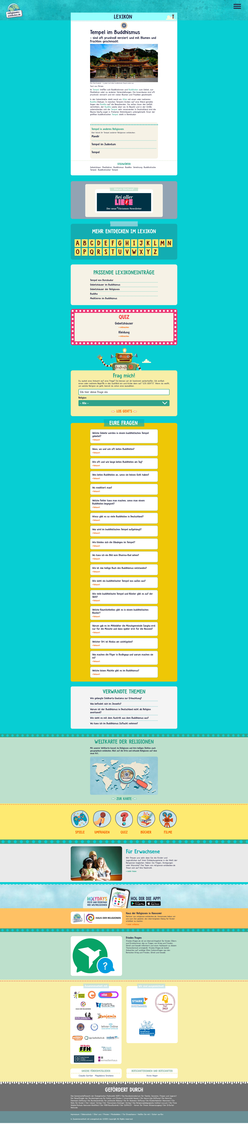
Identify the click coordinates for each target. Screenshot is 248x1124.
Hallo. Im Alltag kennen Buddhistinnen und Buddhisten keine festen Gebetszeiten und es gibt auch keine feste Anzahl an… (96, 452)
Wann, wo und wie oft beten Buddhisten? (113, 448)
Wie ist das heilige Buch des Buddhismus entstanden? (119, 567)
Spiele (80, 832)
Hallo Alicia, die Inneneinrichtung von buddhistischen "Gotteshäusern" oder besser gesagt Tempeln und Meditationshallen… (96, 616)
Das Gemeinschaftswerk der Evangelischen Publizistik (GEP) (95, 1096)
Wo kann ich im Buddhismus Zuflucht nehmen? (114, 723)
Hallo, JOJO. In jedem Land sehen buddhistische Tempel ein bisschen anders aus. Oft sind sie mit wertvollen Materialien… (96, 584)
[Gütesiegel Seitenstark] (139, 1002)
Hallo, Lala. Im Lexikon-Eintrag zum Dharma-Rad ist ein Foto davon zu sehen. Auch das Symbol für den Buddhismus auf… (96, 559)
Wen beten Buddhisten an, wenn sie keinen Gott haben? (120, 474)
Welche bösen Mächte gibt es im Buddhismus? (115, 670)
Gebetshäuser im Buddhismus (105, 284)
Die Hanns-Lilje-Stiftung (150, 1098)
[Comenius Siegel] (165, 1002)
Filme (168, 832)
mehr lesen (131, 871)
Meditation (107, 167)
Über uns (97, 1114)
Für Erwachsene (129, 1114)
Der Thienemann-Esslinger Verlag (117, 1103)
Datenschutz (86, 1114)
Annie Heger (152, 1075)
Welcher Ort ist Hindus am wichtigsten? (112, 641)
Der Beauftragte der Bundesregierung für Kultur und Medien (96, 1098)
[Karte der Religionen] (124, 776)
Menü (237, 6)
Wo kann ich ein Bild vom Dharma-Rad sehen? (115, 555)
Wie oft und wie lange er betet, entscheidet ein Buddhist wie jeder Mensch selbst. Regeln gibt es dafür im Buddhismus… (96, 465)
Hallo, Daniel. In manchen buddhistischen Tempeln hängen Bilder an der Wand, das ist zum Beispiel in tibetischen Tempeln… (96, 533)
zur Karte (124, 799)
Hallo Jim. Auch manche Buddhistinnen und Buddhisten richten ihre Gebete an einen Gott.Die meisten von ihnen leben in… (96, 478)
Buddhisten (133, 89)
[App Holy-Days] (124, 896)
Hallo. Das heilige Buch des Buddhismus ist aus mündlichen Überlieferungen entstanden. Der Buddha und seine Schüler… (96, 571)
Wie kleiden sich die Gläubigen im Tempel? (113, 542)
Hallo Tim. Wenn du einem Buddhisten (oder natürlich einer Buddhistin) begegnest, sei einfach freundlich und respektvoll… (96, 507)
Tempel (96, 89)
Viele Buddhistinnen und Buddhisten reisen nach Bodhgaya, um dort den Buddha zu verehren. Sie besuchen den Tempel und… (96, 661)
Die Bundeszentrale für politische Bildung (105, 1100)
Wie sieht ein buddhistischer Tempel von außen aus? (119, 580)
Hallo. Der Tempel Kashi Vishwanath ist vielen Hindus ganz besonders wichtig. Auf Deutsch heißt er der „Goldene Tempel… (96, 645)
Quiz (124, 832)
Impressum (75, 1114)
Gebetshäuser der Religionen (105, 289)
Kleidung (124, 332)
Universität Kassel (131, 1098)
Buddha (93, 102)
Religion (82, 397)
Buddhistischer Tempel (108, 169)
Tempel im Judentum (104, 144)
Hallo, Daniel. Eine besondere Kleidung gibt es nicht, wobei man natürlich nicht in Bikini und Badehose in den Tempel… (96, 546)
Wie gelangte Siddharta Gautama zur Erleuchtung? (116, 698)
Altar (125, 99)
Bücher (146, 832)
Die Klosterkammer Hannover (158, 1100)
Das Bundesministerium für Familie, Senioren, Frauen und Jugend (148, 1096)
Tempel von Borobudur (101, 280)
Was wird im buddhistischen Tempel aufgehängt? (117, 529)
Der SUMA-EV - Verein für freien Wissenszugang (140, 1105)
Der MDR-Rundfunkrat (109, 1105)
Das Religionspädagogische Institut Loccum (150, 1103)
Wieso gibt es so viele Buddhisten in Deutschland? (118, 516)
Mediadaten (116, 1114)
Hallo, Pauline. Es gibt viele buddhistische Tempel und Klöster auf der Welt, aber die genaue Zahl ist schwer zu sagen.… (96, 600)
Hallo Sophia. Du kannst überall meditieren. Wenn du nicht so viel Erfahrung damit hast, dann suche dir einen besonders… (96, 491)
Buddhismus (124, 25)
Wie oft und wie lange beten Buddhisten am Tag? (117, 461)
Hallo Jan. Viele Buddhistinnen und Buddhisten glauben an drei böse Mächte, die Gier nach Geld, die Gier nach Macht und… (96, 674)
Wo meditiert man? (102, 487)
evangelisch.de (96, 1119)
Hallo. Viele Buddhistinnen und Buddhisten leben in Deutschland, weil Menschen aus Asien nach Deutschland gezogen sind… (96, 520)
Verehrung (137, 167)
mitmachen (124, 327)
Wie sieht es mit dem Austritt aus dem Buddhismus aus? (119, 717)
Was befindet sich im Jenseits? (105, 703)
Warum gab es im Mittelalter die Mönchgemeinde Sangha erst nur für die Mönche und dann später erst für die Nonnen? (123, 627)
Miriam (100, 86)
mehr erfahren (133, 924)
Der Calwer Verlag (93, 1103)
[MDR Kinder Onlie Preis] (147, 1028)
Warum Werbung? (124, 189)
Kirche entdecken (135, 937)
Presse (106, 1114)
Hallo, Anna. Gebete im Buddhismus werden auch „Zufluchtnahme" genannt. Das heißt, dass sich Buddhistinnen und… (96, 440)
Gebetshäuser (124, 323)
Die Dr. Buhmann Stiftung (134, 1100)
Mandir (95, 136)
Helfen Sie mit (144, 1114)
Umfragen (102, 832)
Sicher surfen (157, 1114)
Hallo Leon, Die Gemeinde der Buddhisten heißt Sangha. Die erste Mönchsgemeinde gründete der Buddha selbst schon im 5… (96, 632)
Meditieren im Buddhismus (103, 298)
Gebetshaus (95, 167)
